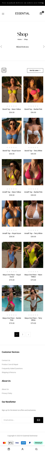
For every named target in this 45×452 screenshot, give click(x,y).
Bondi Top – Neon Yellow (12, 109)
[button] (41, 13)
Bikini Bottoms (22, 47)
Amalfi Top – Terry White (33, 233)
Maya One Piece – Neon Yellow (33, 276)
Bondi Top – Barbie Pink (33, 109)
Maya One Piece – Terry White (33, 319)
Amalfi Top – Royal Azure (11, 233)
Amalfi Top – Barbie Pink (33, 192)
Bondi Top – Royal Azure (12, 151)
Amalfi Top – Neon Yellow (11, 192)
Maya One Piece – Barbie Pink (12, 319)
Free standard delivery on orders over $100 (22, 3)
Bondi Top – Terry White (33, 151)
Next (28, 334)
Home (20, 39)
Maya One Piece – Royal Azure (12, 276)
